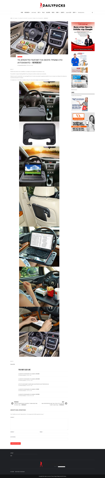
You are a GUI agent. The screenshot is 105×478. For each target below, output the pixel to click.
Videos (53, 12)
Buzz (39, 12)
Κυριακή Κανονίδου (22, 65)
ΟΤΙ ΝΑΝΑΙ (20, 56)
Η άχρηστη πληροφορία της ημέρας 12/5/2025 (28, 373)
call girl (11, 453)
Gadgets (62, 12)
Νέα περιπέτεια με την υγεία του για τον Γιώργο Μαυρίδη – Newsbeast (53, 403)
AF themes (64, 476)
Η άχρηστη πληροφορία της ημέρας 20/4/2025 (29, 379)
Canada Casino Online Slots (76, 95)
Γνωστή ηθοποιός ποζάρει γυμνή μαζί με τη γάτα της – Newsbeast (25, 403)
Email (41, 432)
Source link (12, 364)
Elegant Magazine (57, 476)
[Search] (92, 12)
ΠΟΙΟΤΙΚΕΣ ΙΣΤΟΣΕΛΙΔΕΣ (20, 471)
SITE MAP (12, 471)
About (74, 12)
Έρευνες (34, 12)
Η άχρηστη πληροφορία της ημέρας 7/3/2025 (28, 389)
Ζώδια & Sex (68, 12)
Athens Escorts (74, 89)
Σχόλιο (12, 417)
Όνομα (12, 432)
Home (22, 12)
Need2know (27, 12)
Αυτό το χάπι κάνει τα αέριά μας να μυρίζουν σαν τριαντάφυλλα (33, 384)
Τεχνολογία (81, 12)
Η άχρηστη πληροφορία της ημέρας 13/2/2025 (28, 394)
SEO (11, 455)
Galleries (48, 12)
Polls (43, 12)
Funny (57, 12)
